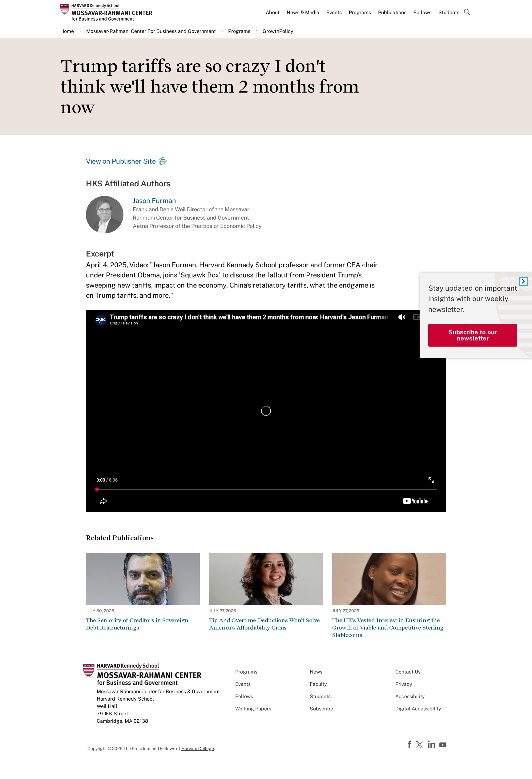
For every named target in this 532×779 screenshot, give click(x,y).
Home (67, 31)
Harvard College (197, 748)
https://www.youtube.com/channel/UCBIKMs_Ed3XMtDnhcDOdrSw (443, 745)
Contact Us (408, 672)
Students (448, 12)
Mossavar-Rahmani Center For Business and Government (151, 31)
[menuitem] (273, 15)
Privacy (403, 684)
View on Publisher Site (121, 161)
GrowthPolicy (278, 31)
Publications (392, 12)
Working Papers (253, 709)
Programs (360, 12)
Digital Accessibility (418, 709)
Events (334, 12)
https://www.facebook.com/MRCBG (410, 744)
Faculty (318, 684)
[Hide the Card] (523, 281)
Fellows (422, 12)
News (316, 672)
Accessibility (410, 696)
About (273, 12)
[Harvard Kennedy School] (108, 12)
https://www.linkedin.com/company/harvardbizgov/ (432, 744)
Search (467, 13)
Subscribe (321, 709)
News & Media (303, 12)
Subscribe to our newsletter (472, 335)
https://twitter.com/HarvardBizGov (420, 745)
